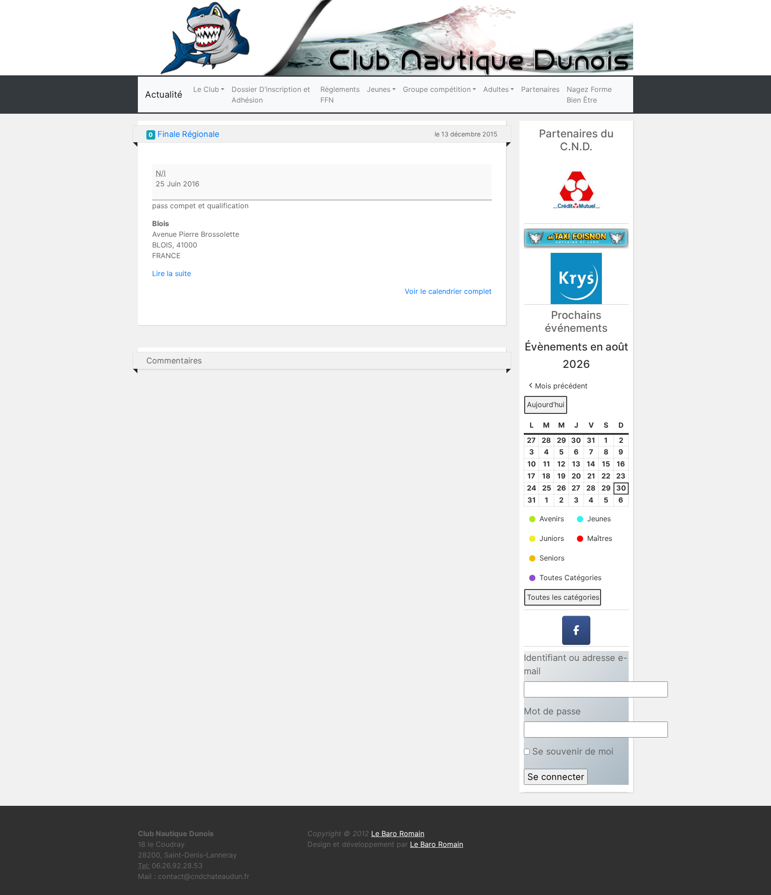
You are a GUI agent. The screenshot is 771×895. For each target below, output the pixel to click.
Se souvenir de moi (571, 751)
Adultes (496, 89)
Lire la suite (171, 273)
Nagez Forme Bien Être (589, 94)
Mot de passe (552, 711)
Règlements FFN (340, 94)
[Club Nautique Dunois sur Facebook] (576, 630)
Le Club (206, 89)
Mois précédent (561, 385)
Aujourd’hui (545, 404)
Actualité (163, 94)
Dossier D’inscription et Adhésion (271, 94)
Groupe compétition (437, 89)
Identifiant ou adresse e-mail (575, 664)
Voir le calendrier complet (448, 291)
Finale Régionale (188, 134)
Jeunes (378, 89)
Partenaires (540, 89)
